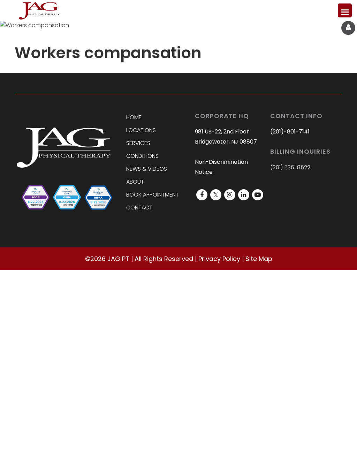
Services (138, 143)
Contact (139, 208)
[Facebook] (201, 194)
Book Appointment (152, 195)
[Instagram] (229, 194)
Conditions (142, 156)
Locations (141, 130)
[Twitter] (215, 194)
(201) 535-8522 (290, 167)
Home (134, 117)
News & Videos (146, 169)
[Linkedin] (243, 194)
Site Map (258, 258)
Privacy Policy (219, 258)
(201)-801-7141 (290, 132)
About (135, 182)
